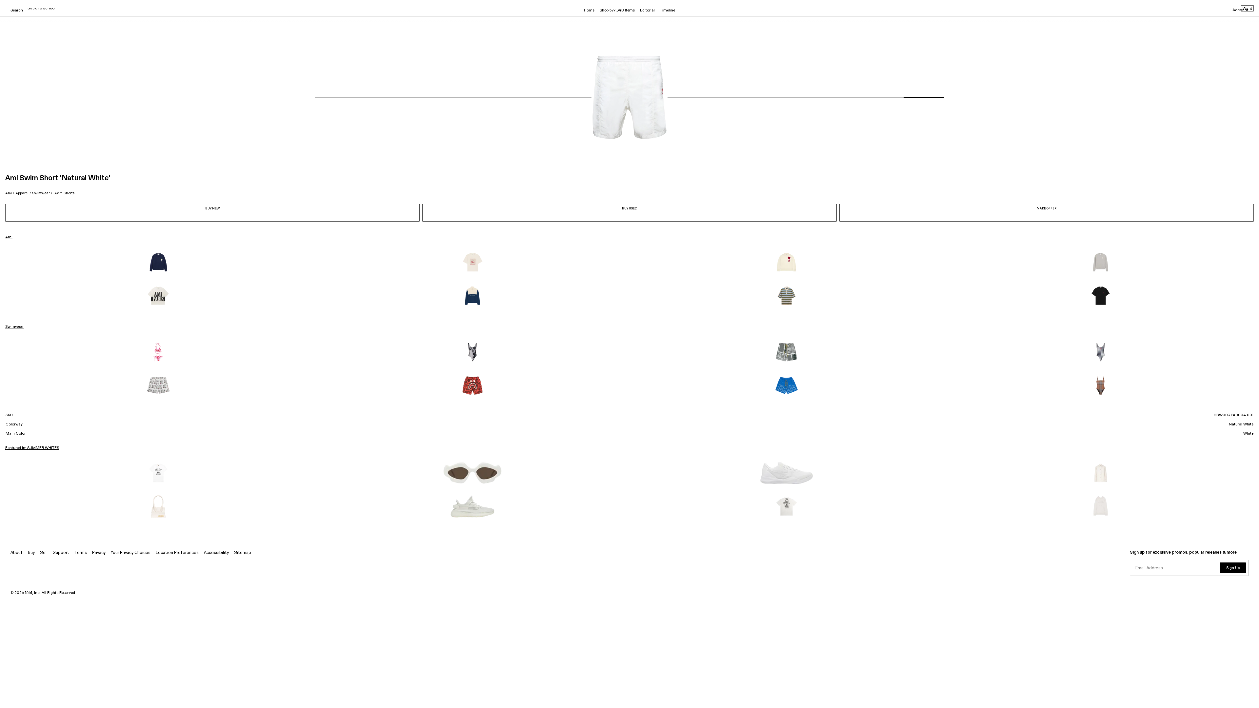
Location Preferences (177, 553)
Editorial (647, 10)
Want (1247, 9)
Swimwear (41, 193)
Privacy (99, 553)
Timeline (667, 10)
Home (589, 10)
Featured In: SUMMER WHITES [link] (32, 448)
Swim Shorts (63, 193)
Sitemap (242, 553)
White (1248, 434)
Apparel (22, 193)
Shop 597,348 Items (617, 10)
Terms (80, 553)
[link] (158, 262)
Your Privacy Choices (130, 553)
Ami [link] (8, 237)
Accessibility (216, 553)
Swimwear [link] (14, 327)
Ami (8, 193)
